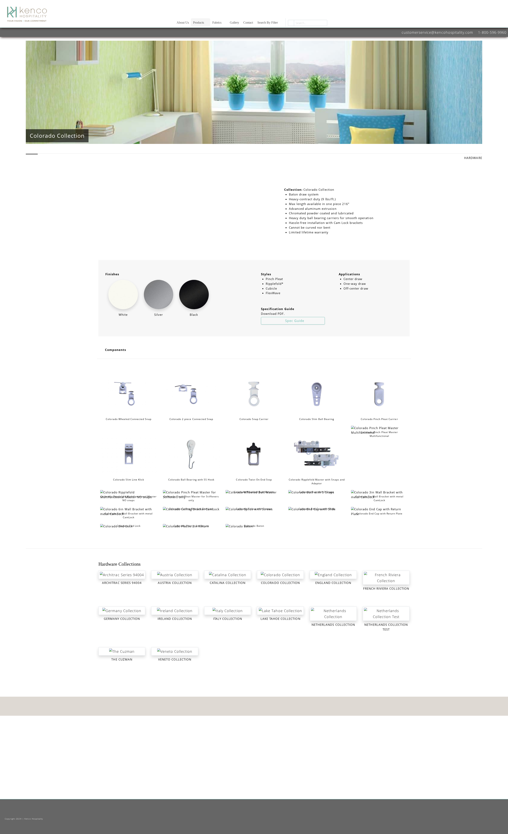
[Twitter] (249, 812)
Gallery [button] (234, 22)
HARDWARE (473, 158)
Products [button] (198, 22)
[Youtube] (276, 812)
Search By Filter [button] (267, 22)
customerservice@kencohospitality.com (437, 32)
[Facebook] (240, 812)
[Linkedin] (267, 812)
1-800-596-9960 (492, 32)
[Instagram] (258, 812)
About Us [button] (183, 22)
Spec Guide (294, 321)
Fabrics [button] (216, 22)
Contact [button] (248, 22)
